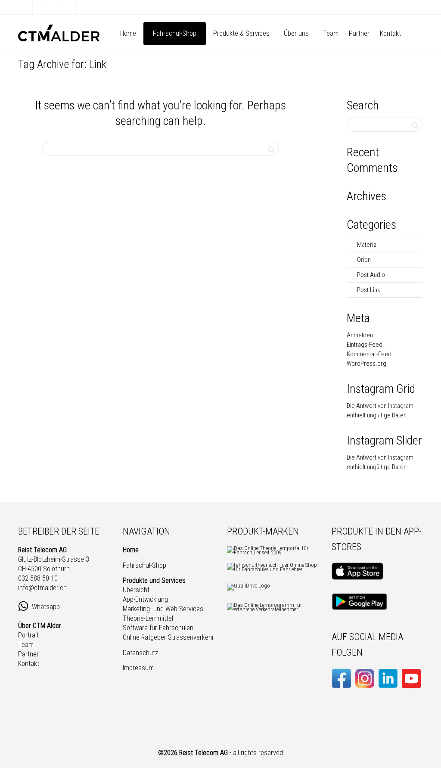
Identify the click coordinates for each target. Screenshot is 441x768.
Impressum (138, 668)
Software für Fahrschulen (158, 628)
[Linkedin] (55, 7)
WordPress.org (366, 363)
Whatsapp (47, 606)
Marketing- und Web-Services (163, 609)
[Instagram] (84, 7)
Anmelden (360, 335)
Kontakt (390, 33)
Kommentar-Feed (369, 354)
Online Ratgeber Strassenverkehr (168, 637)
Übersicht (136, 590)
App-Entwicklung (145, 599)
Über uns (297, 33)
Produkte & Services (242, 33)
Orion (364, 260)
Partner (359, 33)
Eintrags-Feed (364, 344)
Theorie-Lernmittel (148, 618)
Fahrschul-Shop (174, 33)
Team (331, 33)
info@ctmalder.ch (42, 588)
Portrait (28, 635)
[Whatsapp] (40, 7)
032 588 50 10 (38, 578)
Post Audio (371, 275)
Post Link (368, 290)
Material (367, 245)
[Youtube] (69, 7)
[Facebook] (26, 7)
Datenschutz (140, 653)
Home (128, 33)
